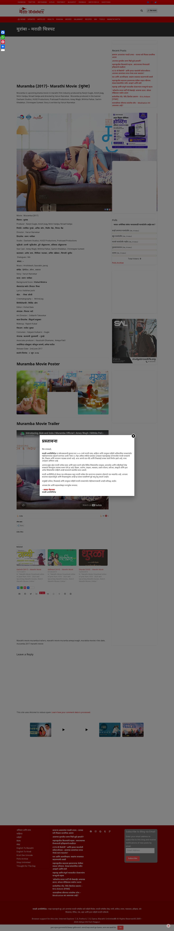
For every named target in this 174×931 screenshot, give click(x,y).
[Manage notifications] (168, 926)
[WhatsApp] (2, 37)
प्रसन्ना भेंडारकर (49, 490)
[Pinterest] (2, 41)
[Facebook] (2, 32)
